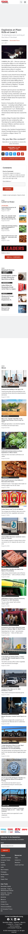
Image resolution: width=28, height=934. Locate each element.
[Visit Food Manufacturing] (10, 829)
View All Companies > (14, 257)
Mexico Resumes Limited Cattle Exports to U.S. (13, 717)
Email (2, 842)
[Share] (6, 153)
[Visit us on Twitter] (12, 919)
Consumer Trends (5, 272)
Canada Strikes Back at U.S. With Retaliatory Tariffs (10, 689)
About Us (23, 922)
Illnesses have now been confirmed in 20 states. (12, 455)
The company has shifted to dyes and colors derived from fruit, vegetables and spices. (13, 512)
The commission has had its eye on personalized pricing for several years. (11, 783)
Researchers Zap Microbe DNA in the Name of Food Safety (12, 570)
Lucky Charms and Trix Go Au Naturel (12, 509)
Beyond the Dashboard (5, 309)
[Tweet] (14, 153)
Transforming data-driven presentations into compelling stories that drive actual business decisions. (13, 393)
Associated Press (15, 40)
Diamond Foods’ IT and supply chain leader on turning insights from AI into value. (13, 484)
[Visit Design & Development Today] (3, 829)
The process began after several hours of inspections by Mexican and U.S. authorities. (13, 720)
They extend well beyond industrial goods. (12, 692)
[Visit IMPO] (24, 829)
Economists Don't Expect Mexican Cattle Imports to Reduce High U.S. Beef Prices (13, 628)
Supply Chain (5, 416)
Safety (4, 448)
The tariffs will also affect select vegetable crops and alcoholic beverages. (13, 662)
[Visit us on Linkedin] (15, 919)
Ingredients (6, 282)
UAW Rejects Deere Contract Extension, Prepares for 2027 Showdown (13, 599)
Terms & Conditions (15, 926)
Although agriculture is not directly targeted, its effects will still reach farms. (13, 424)
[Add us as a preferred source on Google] (22, 153)
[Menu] (25, 2)
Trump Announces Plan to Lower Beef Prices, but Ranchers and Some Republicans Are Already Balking (12, 747)
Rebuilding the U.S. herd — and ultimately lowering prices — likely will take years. (12, 632)
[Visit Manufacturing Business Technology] (17, 832)
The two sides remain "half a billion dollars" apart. (10, 603)
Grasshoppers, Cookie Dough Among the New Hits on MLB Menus (9, 277)
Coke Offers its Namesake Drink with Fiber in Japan (8, 287)
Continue (8, 189)
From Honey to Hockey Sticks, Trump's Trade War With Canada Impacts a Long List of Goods (12, 658)
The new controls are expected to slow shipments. (11, 814)
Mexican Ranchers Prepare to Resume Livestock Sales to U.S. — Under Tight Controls (12, 810)
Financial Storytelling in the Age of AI (12, 389)
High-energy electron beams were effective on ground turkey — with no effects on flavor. (13, 573)
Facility (4, 293)
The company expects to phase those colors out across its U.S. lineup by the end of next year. (13, 542)
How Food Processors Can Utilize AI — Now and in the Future (9, 237)
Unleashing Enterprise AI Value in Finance (8, 208)
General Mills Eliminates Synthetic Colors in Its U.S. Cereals (13, 537)
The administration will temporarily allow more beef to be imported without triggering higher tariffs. (13, 752)
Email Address (7, 181)
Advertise (16, 922)
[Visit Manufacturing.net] (10, 832)
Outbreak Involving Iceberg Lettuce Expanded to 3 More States (9, 227)
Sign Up (5, 850)
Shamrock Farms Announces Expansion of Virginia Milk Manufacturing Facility (7, 298)
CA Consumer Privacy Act (14, 928)
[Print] (2, 153)
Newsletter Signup (7, 922)
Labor (3, 595)
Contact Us (10, 924)
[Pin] (18, 153)
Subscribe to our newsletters (14, 148)
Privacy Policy (18, 924)
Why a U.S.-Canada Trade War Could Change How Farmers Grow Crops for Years (8, 217)
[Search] (21, 2)
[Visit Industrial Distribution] (3, 832)
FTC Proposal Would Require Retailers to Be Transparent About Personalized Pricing (13, 779)
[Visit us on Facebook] (8, 919)
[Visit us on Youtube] (18, 919)
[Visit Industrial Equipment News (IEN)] (17, 829)
